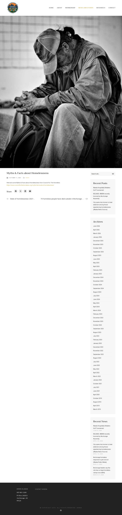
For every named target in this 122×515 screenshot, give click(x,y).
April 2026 (96, 230)
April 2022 (96, 373)
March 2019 (97, 409)
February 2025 (97, 270)
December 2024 (98, 277)
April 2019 (96, 406)
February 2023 (97, 340)
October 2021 (97, 384)
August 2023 (97, 332)
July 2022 (96, 362)
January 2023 (97, 343)
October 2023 (97, 325)
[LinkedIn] (25, 191)
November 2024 (98, 281)
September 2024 (98, 288)
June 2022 (96, 365)
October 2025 (97, 248)
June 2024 (96, 299)
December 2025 (98, 241)
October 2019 (97, 398)
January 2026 (97, 237)
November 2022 (98, 351)
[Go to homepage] (13, 8)
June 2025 (96, 259)
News (27, 178)
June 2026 (96, 226)
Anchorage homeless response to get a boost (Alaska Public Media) (100, 459)
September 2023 (98, 329)
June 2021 (96, 391)
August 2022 (97, 358)
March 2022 (97, 376)
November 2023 (98, 321)
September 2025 (98, 252)
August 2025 (97, 255)
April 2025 (96, 266)
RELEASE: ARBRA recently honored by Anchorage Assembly (101, 196)
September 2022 (98, 354)
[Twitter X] (20, 191)
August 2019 (97, 402)
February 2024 (97, 314)
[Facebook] (16, 191)
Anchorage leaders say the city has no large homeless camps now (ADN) (101, 470)
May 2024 (96, 303)
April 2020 (96, 395)
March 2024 (97, 310)
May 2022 (96, 369)
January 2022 (97, 380)
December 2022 (98, 347)
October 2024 (97, 285)
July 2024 (96, 296)
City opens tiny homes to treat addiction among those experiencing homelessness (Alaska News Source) (102, 206)
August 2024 (97, 292)
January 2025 (97, 274)
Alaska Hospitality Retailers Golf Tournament (101, 189)
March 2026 (97, 233)
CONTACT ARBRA (41, 489)
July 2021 (96, 387)
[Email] (30, 191)
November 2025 (98, 244)
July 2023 (96, 336)
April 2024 (96, 307)
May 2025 (96, 263)
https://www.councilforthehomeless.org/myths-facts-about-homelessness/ (30, 185)
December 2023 (98, 318)
